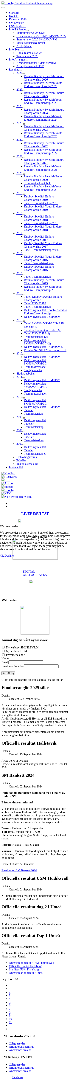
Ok (2, 555)
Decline (9, 555)
